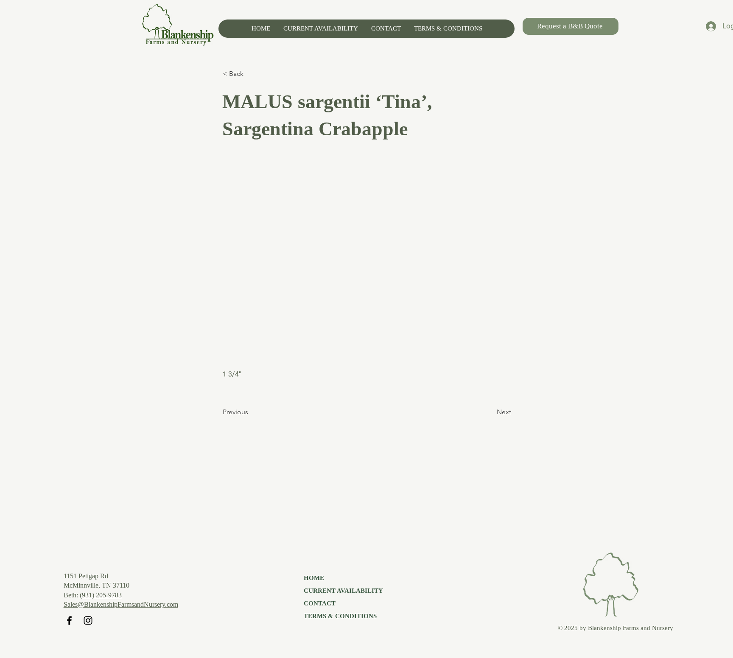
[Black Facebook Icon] (69, 620)
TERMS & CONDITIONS (340, 616)
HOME (314, 577)
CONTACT (320, 603)
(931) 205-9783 (101, 595)
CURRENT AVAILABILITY (343, 590)
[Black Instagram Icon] (88, 620)
